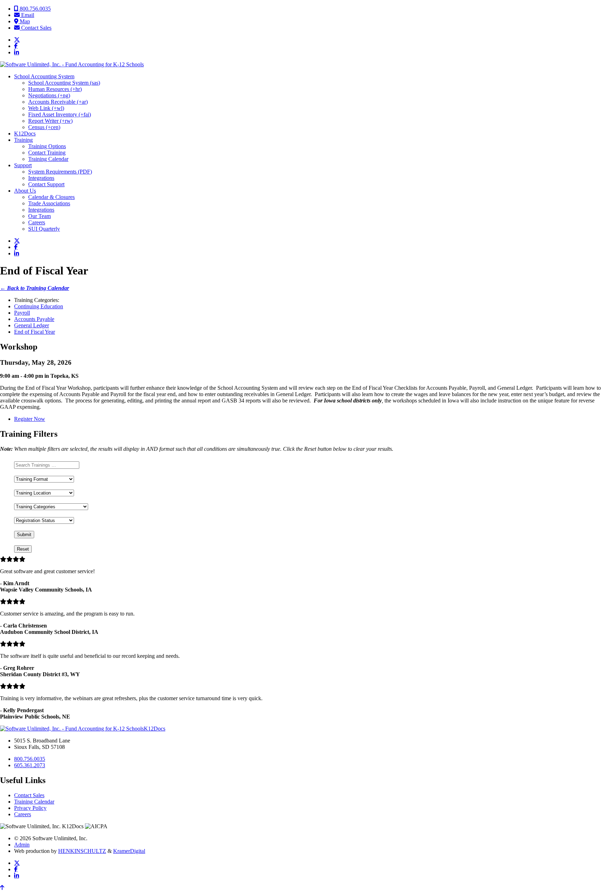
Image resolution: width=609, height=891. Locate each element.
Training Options (47, 146)
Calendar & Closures (51, 197)
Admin (22, 845)
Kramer (129, 851)
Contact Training (47, 153)
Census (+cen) (44, 127)
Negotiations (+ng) (49, 95)
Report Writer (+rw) (50, 121)
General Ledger (31, 325)
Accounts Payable (34, 319)
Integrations (41, 178)
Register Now (29, 419)
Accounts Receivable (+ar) (58, 102)
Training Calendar (48, 159)
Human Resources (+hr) (55, 89)
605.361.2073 (29, 765)
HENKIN (82, 851)
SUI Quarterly (44, 229)
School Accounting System (44, 76)
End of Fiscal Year (34, 332)
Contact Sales (35, 28)
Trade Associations (49, 203)
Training (23, 140)
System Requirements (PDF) (60, 172)
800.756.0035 (34, 9)
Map (24, 21)
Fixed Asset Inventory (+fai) (59, 114)
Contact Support (46, 184)
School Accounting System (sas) (64, 83)
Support (23, 165)
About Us (25, 191)
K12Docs (25, 134)
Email (27, 15)
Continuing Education (38, 306)
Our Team (39, 216)
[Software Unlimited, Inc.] (72, 64)
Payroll (22, 313)
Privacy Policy (30, 808)
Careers (36, 222)
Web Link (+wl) (46, 108)
